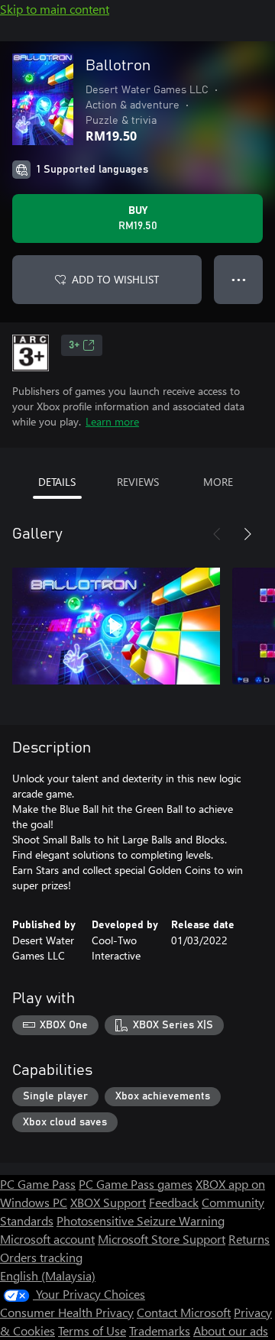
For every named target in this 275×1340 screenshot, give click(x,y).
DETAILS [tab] (57, 481)
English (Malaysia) (47, 1275)
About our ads (230, 1330)
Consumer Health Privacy (67, 1312)
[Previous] (217, 534)
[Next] (247, 534)
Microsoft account (47, 1239)
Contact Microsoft (184, 1312)
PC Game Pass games (135, 1184)
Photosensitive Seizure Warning (141, 1220)
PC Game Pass (38, 1184)
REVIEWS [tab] (138, 481)
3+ (74, 345)
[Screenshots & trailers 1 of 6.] (116, 625)
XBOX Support (108, 1202)
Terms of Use (92, 1330)
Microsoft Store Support (161, 1239)
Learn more (112, 421)
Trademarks (159, 1330)
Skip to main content (54, 9)
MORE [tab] (218, 481)
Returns (249, 1239)
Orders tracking (41, 1257)
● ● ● (238, 279)
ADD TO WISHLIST (115, 279)
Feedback (174, 1202)
